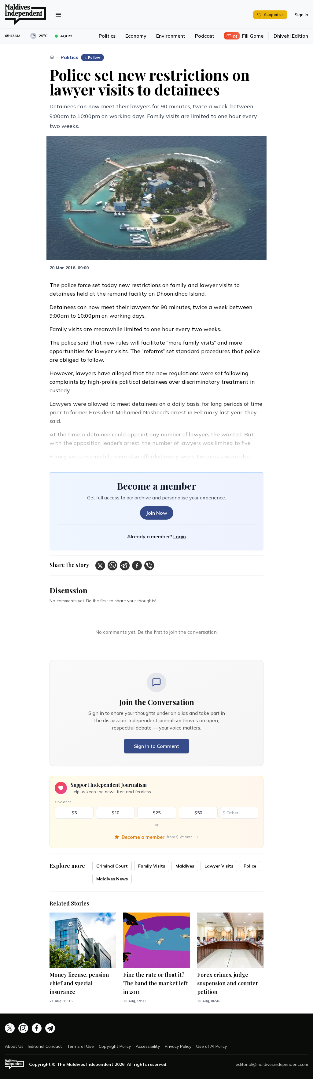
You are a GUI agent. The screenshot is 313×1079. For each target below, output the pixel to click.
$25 (156, 813)
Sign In (301, 14)
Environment (170, 36)
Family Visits (151, 866)
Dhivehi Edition (291, 36)
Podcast (204, 36)
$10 (115, 813)
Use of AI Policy (211, 1046)
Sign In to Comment (156, 746)
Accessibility (148, 1046)
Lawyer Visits (218, 866)
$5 (74, 813)
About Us (14, 1046)
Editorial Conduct (45, 1046)
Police (250, 866)
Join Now (156, 513)
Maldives (184, 866)
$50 (198, 813)
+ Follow (92, 57)
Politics (107, 36)
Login (179, 536)
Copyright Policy (115, 1046)
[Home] (52, 56)
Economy (135, 36)
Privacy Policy (178, 1046)
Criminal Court (112, 866)
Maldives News (112, 879)
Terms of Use (80, 1046)
